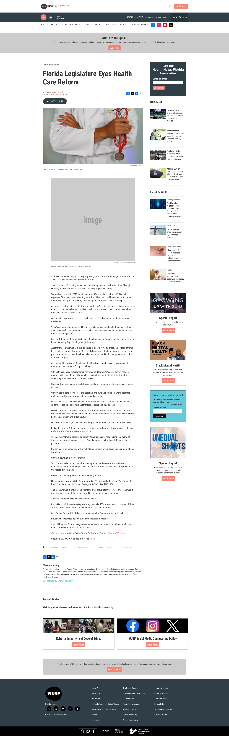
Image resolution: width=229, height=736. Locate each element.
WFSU (93, 538)
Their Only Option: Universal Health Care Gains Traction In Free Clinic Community (78, 607)
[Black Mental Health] (168, 350)
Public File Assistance (131, 704)
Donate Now (114, 669)
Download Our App (161, 693)
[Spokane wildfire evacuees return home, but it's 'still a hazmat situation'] (158, 155)
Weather (55, 25)
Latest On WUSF (158, 192)
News (43, 25)
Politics (169, 270)
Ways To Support (160, 699)
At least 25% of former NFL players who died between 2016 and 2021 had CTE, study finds (175, 174)
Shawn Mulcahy (58, 92)
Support (122, 25)
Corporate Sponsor (161, 688)
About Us (95, 688)
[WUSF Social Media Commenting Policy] (152, 625)
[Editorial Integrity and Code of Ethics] (78, 625)
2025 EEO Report (129, 709)
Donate (182, 6)
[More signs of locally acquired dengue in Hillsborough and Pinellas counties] (158, 251)
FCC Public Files (129, 699)
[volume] (51, 17)
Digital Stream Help (130, 715)
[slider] (54, 17)
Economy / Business (173, 200)
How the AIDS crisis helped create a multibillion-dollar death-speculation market (175, 115)
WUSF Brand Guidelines (163, 709)
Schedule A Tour (160, 715)
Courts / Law (171, 226)
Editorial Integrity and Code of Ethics (78, 638)
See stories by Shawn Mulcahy (58, 580)
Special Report (168, 318)
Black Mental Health (168, 365)
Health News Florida (51, 65)
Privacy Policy (159, 704)
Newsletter (96, 699)
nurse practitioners (126, 547)
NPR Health (156, 102)
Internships (96, 720)
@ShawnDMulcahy (116, 533)
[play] (43, 17)
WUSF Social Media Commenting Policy (153, 638)
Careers (95, 715)
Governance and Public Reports (134, 693)
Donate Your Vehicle (130, 720)
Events (98, 25)
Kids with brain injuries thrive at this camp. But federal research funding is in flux (175, 136)
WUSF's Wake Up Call (114, 38)
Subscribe (115, 47)
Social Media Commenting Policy (104, 709)
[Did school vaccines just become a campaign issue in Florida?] (158, 274)
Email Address (160, 407)
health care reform (80, 547)
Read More (168, 330)
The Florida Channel (130, 688)
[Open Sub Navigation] (47, 25)
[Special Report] (168, 303)
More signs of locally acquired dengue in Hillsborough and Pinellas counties (174, 255)
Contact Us (96, 693)
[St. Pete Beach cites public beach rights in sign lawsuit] (158, 230)
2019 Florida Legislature (103, 547)
